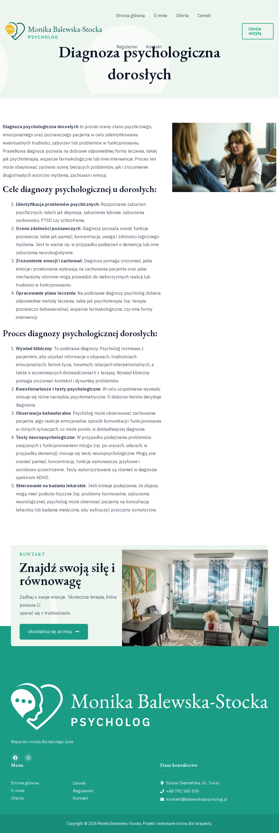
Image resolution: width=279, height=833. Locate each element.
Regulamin (126, 46)
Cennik (204, 15)
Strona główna (130, 15)
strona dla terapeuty (193, 823)
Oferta (182, 15)
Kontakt (154, 46)
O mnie (160, 15)
